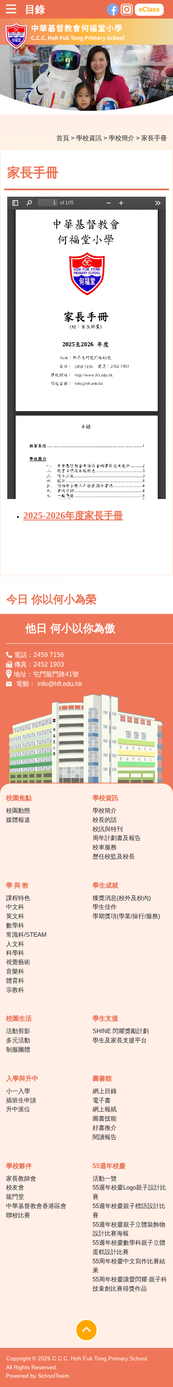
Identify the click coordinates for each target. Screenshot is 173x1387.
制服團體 (18, 1049)
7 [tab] (105, 103)
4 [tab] (68, 103)
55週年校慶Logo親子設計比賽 (129, 1192)
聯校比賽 (18, 1215)
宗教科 (15, 989)
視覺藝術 (18, 962)
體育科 (15, 980)
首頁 (62, 138)
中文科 (15, 906)
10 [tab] (141, 103)
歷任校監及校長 (114, 856)
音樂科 (15, 971)
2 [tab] (44, 103)
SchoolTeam (53, 1375)
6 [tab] (93, 103)
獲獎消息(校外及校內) (122, 897)
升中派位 (18, 1109)
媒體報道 (18, 819)
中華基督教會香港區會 (36, 1205)
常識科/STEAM (26, 934)
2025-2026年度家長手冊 (73, 515)
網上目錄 (105, 1091)
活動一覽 (105, 1178)
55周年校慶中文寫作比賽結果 (129, 1266)
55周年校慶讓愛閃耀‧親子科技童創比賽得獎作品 (130, 1284)
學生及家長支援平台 (120, 1040)
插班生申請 (21, 1100)
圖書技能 (105, 1118)
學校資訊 (89, 138)
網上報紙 (105, 1109)
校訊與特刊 (108, 829)
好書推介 (105, 1127)
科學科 (15, 952)
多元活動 (18, 1040)
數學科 (15, 925)
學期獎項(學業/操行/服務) (126, 916)
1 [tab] (32, 103)
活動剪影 (18, 1030)
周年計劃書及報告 (117, 837)
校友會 (15, 1187)
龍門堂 (15, 1196)
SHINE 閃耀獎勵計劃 (121, 1030)
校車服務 (105, 847)
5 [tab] (80, 103)
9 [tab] (129, 103)
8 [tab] (117, 103)
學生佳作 (105, 906)
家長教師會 (21, 1178)
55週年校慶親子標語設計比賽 (129, 1210)
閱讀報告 (105, 1136)
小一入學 (18, 1091)
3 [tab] (56, 103)
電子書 (102, 1100)
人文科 (15, 943)
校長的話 (105, 819)
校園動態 (18, 810)
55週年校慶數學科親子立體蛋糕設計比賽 (129, 1247)
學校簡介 (121, 138)
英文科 (15, 916)
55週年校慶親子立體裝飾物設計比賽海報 (129, 1229)
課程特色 (18, 897)
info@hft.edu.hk (59, 683)
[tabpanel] (86, 79)
